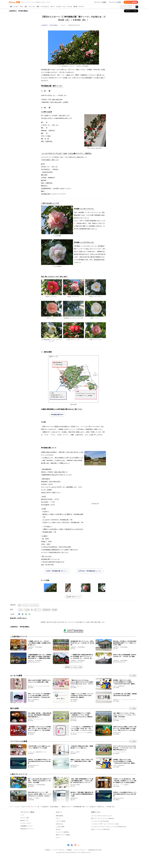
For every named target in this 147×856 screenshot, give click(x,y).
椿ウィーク (38, 609)
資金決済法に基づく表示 (94, 850)
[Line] (26, 614)
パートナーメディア (25, 823)
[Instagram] (75, 845)
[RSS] (79, 845)
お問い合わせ (59, 824)
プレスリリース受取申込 (62, 832)
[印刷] (29, 614)
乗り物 (75, 6)
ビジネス (58, 6)
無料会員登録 (59, 815)
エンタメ (16, 6)
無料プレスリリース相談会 (63, 834)
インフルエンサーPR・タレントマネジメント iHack (105, 824)
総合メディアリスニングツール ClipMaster (102, 818)
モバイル (69, 6)
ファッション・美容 (33, 6)
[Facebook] (19, 614)
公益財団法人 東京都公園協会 (49, 25)
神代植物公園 (46, 609)
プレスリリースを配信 (100, 2)
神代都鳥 (54, 609)
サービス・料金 (24, 817)
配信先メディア (24, 820)
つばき (20, 609)
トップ (10, 806)
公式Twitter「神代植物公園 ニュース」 (90, 571)
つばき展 (26, 609)
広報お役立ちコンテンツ (27, 828)
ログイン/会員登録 (132, 2)
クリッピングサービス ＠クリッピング (101, 815)
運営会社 (48, 850)
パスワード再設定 (60, 821)
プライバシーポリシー (80, 850)
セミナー (58, 837)
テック (64, 6)
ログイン (58, 818)
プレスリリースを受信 (115, 2)
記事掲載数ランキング (26, 826)
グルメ (21, 6)
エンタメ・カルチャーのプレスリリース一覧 (27, 806)
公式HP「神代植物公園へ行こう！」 (57, 571)
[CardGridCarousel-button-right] (105, 588)
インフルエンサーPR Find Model (100, 821)
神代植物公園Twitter (57, 414)
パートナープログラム (59, 850)
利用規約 (69, 850)
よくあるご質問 (60, 826)
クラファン (81, 6)
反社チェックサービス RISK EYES (100, 829)
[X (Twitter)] (22, 614)
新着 (11, 6)
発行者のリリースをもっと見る (73, 667)
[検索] (137, 7)
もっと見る (133, 675)
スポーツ (52, 6)
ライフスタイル (44, 6)
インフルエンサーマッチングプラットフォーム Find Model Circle (108, 826)
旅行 (26, 6)
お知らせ (58, 829)
